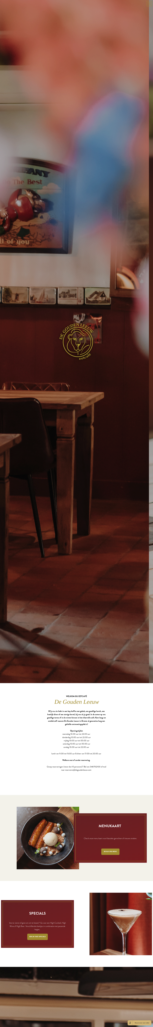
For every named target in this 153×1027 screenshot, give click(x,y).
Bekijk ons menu (110, 938)
